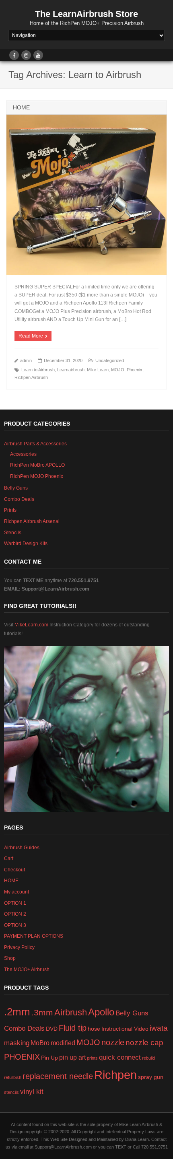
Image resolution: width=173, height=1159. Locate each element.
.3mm (42, 1012)
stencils (11, 1092)
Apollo (101, 1012)
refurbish (12, 1077)
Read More (31, 336)
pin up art (72, 1057)
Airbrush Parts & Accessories (35, 444)
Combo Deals (19, 499)
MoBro (40, 1043)
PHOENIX (22, 1056)
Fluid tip (72, 1027)
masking (16, 1043)
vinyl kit (31, 1091)
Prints (10, 510)
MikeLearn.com (31, 625)
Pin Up (49, 1058)
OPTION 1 (15, 903)
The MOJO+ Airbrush (26, 969)
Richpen (115, 1074)
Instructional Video (124, 1029)
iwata (159, 1028)
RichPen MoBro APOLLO (37, 465)
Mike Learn (98, 369)
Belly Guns (16, 488)
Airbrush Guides (21, 847)
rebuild (148, 1058)
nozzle (112, 1042)
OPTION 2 (15, 914)
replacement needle (58, 1076)
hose (94, 1029)
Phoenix (134, 369)
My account (16, 892)
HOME (21, 107)
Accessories (23, 454)
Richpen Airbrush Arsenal (32, 521)
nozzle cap (144, 1042)
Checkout (14, 870)
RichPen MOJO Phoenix (36, 476)
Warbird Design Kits (25, 543)
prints (92, 1058)
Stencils (12, 532)
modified (63, 1043)
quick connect (120, 1057)
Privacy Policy (19, 947)
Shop (10, 958)
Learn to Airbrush (38, 369)
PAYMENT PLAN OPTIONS (33, 936)
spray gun (150, 1077)
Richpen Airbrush (31, 377)
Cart (8, 858)
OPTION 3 (15, 925)
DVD (52, 1029)
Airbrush (70, 1012)
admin (26, 360)
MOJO (117, 369)
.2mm (17, 1011)
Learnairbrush (70, 369)
